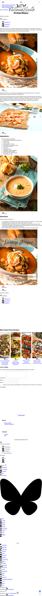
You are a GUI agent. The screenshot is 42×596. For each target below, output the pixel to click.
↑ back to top (21, 415)
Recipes (6, 9)
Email (2, 382)
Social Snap (11, 589)
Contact (6, 434)
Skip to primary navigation (8, 5)
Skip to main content (7, 6)
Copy (13, 593)
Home (1, 9)
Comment (3, 377)
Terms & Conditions (9, 424)
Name (2, 380)
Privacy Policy (7, 423)
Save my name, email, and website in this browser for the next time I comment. (22, 384)
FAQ (5, 435)
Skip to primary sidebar (8, 7)
